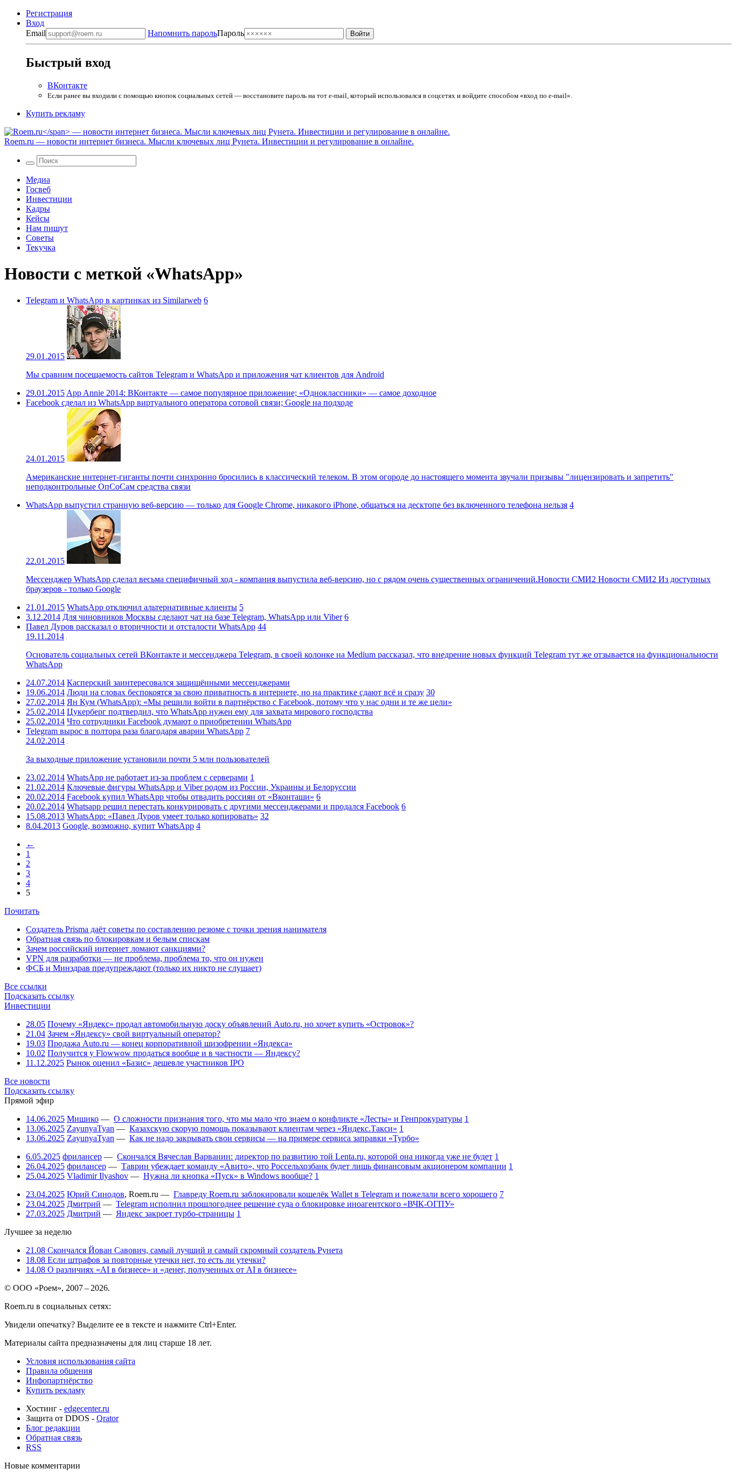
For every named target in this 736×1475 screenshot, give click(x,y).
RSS (33, 1447)
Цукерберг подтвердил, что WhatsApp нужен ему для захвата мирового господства (220, 711)
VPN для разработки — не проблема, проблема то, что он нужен (144, 958)
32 (264, 816)
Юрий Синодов (95, 1194)
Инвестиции (49, 199)
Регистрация (49, 13)
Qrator (107, 1418)
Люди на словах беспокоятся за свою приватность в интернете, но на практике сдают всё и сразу (245, 692)
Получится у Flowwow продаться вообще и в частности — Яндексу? (173, 1053)
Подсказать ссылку (39, 996)
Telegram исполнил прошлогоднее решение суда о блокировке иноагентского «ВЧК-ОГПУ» (285, 1203)
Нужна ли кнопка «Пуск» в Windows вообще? (228, 1175)
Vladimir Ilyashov (97, 1175)
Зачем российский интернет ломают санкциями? (115, 948)
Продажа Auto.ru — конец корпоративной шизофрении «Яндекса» (170, 1043)
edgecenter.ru (86, 1408)
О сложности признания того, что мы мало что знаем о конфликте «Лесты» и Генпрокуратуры (288, 1118)
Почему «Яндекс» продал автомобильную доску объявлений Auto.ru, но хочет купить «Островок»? (230, 1024)
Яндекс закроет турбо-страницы (175, 1213)
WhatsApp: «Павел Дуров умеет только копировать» (162, 816)
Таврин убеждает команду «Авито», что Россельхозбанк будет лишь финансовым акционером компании (313, 1166)
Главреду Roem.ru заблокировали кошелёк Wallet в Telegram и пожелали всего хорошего (335, 1194)
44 (262, 626)
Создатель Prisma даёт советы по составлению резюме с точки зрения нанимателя (176, 929)
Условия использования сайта (80, 1361)
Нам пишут (47, 228)
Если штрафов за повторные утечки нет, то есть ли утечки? (146, 1259)
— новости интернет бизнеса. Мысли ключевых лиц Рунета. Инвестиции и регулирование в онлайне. (209, 141)
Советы (40, 237)
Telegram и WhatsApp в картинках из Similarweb (114, 300)
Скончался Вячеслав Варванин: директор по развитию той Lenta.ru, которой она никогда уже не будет (304, 1156)
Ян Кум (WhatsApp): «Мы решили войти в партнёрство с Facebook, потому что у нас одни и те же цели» (259, 702)
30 (430, 692)
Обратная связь (54, 1437)
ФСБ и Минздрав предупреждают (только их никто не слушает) (143, 968)
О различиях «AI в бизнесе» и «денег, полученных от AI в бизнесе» (161, 1269)
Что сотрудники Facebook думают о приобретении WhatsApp (179, 721)
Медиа (38, 179)
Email (36, 33)
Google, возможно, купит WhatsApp (128, 825)
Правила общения (59, 1370)
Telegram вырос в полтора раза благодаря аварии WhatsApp (135, 731)
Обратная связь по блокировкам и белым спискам (118, 938)
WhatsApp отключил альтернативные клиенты (152, 607)
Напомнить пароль (182, 33)
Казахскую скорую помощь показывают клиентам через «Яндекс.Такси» (263, 1128)
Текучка (40, 247)
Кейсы (38, 218)
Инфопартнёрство (59, 1380)
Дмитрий (84, 1203)
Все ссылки (25, 986)
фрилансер (82, 1156)
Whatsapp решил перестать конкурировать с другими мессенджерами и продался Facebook (233, 806)
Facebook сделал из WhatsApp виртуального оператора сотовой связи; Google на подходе (189, 402)
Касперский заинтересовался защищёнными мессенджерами (178, 682)
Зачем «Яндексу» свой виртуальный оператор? (133, 1033)
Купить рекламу (55, 113)
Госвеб (38, 189)
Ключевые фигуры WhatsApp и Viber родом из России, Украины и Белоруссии (211, 787)
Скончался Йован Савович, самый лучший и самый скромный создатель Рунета (184, 1250)
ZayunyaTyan (90, 1128)
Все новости (27, 1081)
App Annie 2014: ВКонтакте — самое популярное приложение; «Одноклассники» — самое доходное (251, 392)
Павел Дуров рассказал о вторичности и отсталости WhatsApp (140, 626)
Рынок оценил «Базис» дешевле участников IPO (155, 1062)
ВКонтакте (67, 85)
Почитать (21, 910)
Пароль (196, 33)
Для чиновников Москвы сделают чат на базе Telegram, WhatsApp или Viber (202, 616)
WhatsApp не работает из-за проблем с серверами (157, 777)
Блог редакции (53, 1427)
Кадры (38, 208)
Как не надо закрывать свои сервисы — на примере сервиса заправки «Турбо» (274, 1138)
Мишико (83, 1118)
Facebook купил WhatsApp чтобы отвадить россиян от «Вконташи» (190, 796)
